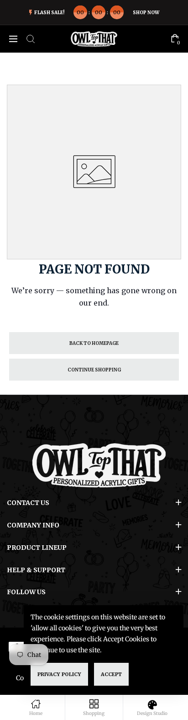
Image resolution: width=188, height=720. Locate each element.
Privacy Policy (59, 674)
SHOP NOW (146, 13)
